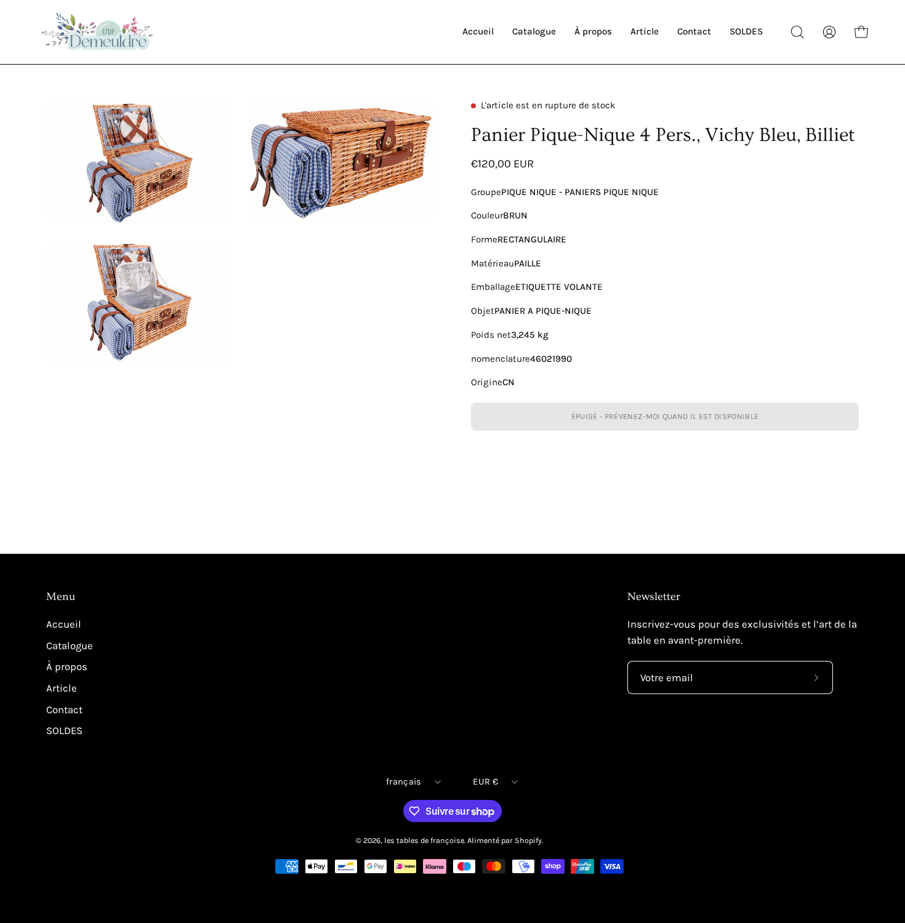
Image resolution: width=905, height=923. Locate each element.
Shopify (528, 840)
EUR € (485, 782)
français (403, 782)
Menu (60, 597)
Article (61, 688)
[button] (797, 32)
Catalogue (69, 646)
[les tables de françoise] (98, 32)
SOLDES (64, 731)
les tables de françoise (424, 840)
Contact (64, 709)
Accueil (63, 624)
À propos (66, 667)
